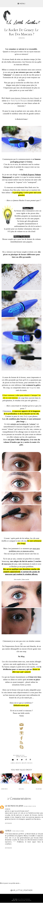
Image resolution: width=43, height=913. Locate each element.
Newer (5, 789)
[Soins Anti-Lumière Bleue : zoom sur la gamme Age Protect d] (27, 778)
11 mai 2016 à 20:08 (18, 831)
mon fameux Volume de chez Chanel (25, 98)
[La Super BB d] (37, 778)
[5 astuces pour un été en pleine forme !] (16, 778)
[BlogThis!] (17, 759)
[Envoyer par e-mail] (13, 759)
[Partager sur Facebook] (26, 759)
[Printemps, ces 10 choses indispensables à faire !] (6, 778)
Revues (29, 763)
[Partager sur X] (22, 759)
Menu (22, 4)
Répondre (8, 823)
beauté (24, 763)
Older (38, 789)
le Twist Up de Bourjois (18, 101)
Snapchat (32, 388)
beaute (18, 763)
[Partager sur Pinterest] (30, 759)
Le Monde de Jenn (14, 806)
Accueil (21, 789)
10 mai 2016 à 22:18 (30, 806)
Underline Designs (24, 900)
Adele (8, 830)
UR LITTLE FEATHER (24, 899)
